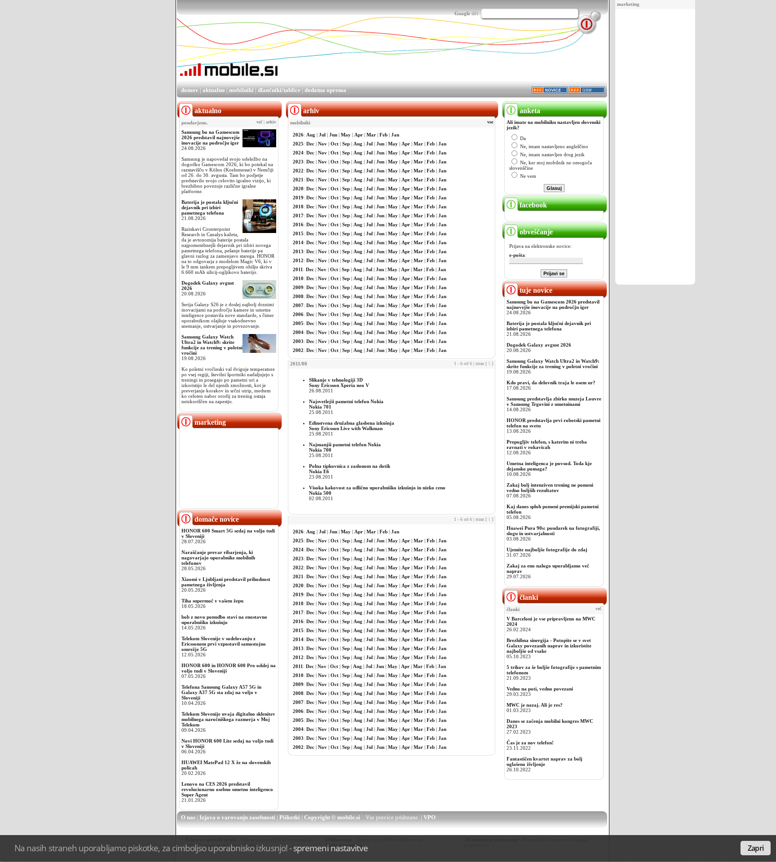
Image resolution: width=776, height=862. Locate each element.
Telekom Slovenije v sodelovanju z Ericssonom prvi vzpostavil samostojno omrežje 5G (223, 644)
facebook (532, 205)
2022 (298, 170)
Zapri (755, 848)
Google (462, 13)
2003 (298, 341)
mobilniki (241, 90)
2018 (298, 206)
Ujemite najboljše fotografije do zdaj (547, 549)
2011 (298, 269)
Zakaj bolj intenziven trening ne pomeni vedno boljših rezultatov (550, 487)
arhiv (271, 122)
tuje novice (535, 290)
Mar (371, 134)
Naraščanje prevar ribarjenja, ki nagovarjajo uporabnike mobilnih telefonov (218, 558)
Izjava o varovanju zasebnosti (237, 817)
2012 (298, 260)
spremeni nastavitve (330, 847)
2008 (298, 296)
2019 (298, 197)
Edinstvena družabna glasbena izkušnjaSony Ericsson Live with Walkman (351, 425)
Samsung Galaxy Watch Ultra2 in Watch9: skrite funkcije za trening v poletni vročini (211, 345)
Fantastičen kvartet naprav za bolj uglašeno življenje (544, 761)
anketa (529, 110)
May (346, 134)
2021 (298, 179)
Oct (335, 143)
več (259, 122)
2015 (298, 233)
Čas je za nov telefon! (530, 742)
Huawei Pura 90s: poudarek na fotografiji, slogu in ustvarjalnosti (553, 530)
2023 (298, 161)
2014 (298, 242)
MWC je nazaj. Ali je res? (535, 705)
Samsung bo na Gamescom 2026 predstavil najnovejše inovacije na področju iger (210, 137)
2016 (298, 224)
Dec (310, 143)
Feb (383, 134)
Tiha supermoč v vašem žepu (212, 600)
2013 (298, 251)
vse (490, 122)
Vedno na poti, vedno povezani (540, 688)
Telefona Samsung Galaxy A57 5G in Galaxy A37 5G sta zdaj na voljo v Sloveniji (221, 692)
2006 (298, 314)
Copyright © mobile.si (332, 817)
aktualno (214, 90)
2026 (298, 134)
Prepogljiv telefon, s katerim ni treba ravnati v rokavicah (547, 444)
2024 (298, 152)
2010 (298, 278)
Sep (346, 143)
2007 (298, 305)
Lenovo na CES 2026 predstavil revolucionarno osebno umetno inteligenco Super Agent (227, 789)
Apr (358, 134)
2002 (298, 350)
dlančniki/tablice (279, 90)
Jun (333, 134)
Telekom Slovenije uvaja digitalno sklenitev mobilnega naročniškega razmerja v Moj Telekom (228, 719)
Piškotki (289, 817)
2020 (298, 188)
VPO (429, 817)
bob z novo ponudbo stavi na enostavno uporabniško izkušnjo (224, 619)
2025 (298, 143)
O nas (188, 817)
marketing (628, 4)
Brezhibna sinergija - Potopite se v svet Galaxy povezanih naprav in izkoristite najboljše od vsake (549, 646)
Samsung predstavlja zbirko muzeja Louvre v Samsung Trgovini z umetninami (554, 401)
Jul (322, 134)
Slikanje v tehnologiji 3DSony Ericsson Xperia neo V (339, 382)
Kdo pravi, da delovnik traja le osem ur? (551, 382)
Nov (322, 143)
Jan (395, 134)
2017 (298, 215)
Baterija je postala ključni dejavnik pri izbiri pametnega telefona (209, 207)
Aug (310, 134)
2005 (298, 323)
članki (528, 597)
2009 (298, 287)
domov (189, 90)
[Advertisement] (655, 147)
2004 (298, 332)
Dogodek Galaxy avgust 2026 (539, 344)
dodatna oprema (325, 90)
